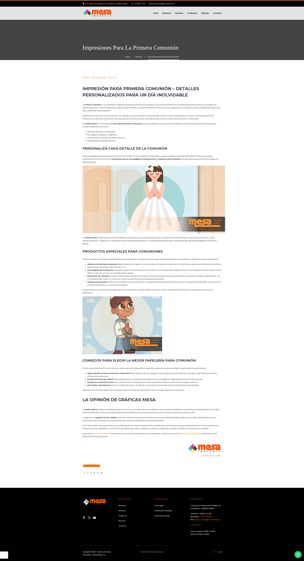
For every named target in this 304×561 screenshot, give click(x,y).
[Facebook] (84, 473)
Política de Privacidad (163, 510)
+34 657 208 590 (206, 516)
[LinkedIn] (98, 473)
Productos (192, 13)
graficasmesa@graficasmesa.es (163, 3)
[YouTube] (221, 552)
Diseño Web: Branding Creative (152, 552)
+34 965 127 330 (139, 3)
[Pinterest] (91, 473)
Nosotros (167, 13)
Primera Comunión (92, 466)
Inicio (155, 13)
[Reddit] (101, 473)
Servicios (179, 13)
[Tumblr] (94, 473)
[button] (298, 554)
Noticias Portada (98, 77)
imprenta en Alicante (102, 433)
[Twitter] (87, 473)
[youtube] (94, 517)
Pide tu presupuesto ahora (191, 433)
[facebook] (84, 517)
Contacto (217, 13)
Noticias (205, 13)
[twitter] (89, 517)
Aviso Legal (159, 505)
